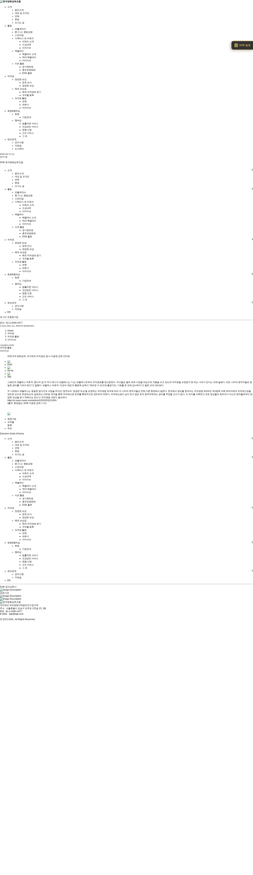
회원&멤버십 (13, 111)
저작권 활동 (20, 98)
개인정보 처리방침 (9, 605)
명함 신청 (27, 130)
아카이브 (26, 48)
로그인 (3, 317)
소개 (9, 7)
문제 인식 (27, 82)
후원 (17, 19)
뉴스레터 (19, 149)
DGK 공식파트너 (8, 587)
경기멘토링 (27, 66)
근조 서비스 (28, 133)
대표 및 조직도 (22, 13)
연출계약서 (20, 29)
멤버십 (18, 120)
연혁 (17, 16)
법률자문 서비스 (30, 123)
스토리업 (19, 35)
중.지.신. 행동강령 (24, 32)
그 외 (24, 136)
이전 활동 (19, 63)
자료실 (18, 145)
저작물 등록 (28, 95)
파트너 (25, 104)
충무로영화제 (29, 70)
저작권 (10, 76)
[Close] (0, 165)
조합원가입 (12, 317)
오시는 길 (19, 22)
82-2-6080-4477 (14, 323)
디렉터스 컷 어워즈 (24, 38)
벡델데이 (19, 51)
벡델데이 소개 (29, 54)
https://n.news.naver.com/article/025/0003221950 (32, 400)
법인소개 (19, 10)
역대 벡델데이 (29, 57)
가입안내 (26, 117)
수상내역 (26, 44)
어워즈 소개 (28, 41)
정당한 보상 (20, 79)
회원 (17, 114)
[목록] (8, 413)
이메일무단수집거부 (28, 605)
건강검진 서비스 (30, 126)
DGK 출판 (27, 73)
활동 (9, 25)
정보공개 (11, 139)
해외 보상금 (20, 89)
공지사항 (19, 142)
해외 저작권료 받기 (31, 92)
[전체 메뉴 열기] (0, 159)
